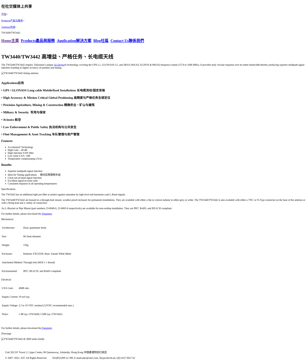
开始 (3, 14)
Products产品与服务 (12, 20)
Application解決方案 (74, 41)
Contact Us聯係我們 (127, 41)
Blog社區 (101, 41)
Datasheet (47, 213)
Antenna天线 (8, 27)
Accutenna (59, 64)
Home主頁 (10, 41)
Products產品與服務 (38, 41)
